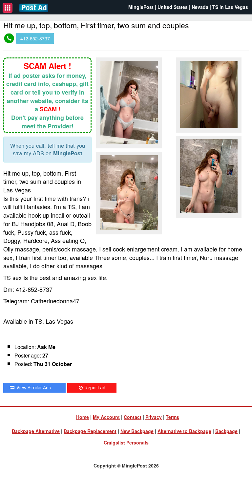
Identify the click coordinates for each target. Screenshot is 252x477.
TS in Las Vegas (230, 7)
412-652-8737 (35, 38)
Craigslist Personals (126, 442)
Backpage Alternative (36, 431)
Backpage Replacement (90, 431)
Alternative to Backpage (184, 431)
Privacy (153, 417)
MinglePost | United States (158, 7)
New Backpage (137, 431)
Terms (172, 417)
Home (82, 417)
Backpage (226, 431)
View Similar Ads (32, 387)
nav (7, 8)
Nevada (200, 7)
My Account (106, 417)
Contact (132, 417)
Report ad (94, 387)
